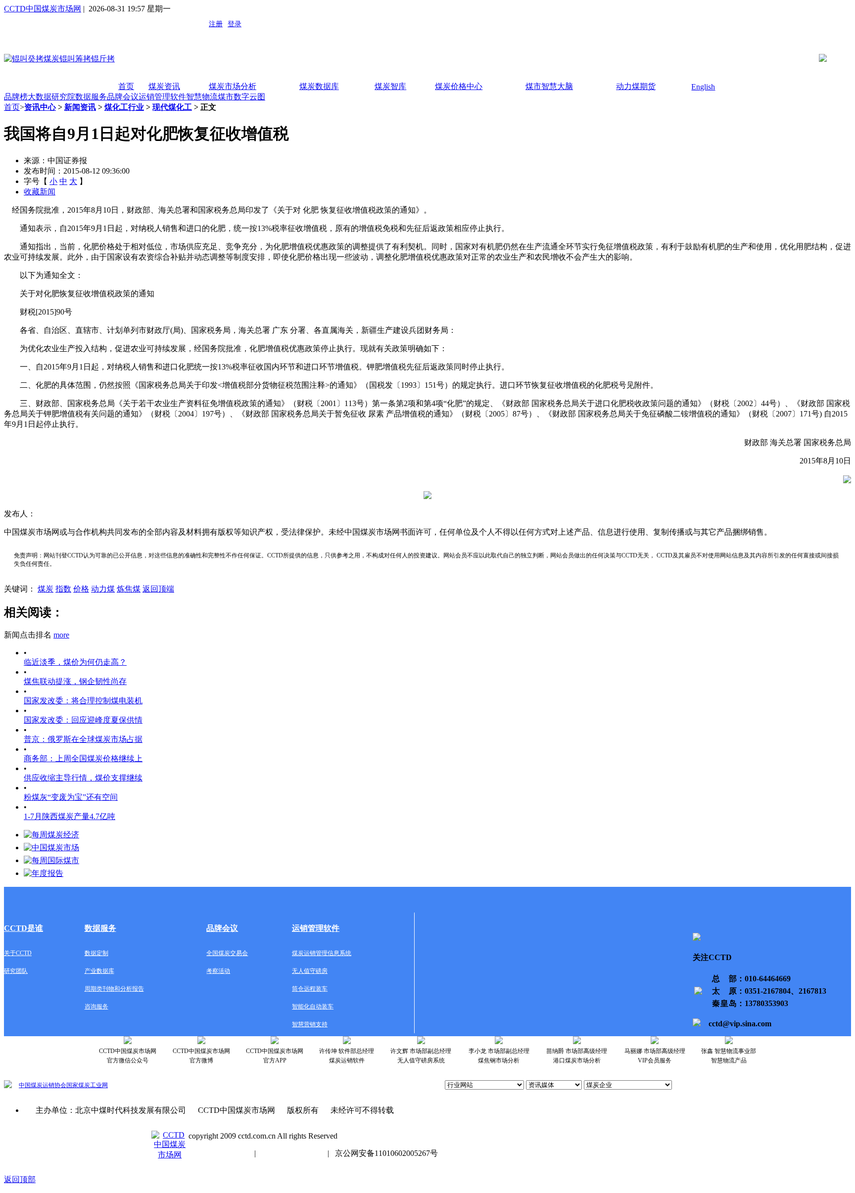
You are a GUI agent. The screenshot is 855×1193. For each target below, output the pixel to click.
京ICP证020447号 (292, 1153)
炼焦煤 (129, 589)
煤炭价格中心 (458, 86)
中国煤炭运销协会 (42, 1085)
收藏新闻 (39, 191)
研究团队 (16, 970)
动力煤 (103, 589)
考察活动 (218, 970)
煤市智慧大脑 (549, 86)
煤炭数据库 (319, 86)
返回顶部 (20, 1179)
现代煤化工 (172, 107)
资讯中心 (40, 107)
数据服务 (91, 96)
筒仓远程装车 (310, 988)
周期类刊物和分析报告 (114, 988)
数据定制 (96, 953)
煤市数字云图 (241, 96)
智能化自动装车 (312, 1006)
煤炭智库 (390, 86)
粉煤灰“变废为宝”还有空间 (71, 797)
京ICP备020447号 (218, 1153)
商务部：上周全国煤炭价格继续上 (83, 758)
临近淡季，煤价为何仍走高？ (75, 662)
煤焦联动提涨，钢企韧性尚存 (75, 681)
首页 (126, 86)
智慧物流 (202, 96)
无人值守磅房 (310, 970)
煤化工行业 (124, 107)
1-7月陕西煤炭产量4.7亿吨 (69, 816)
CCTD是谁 (23, 928)
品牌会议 (123, 96)
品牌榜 (16, 96)
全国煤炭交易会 (227, 953)
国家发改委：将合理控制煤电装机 (83, 700)
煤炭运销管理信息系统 (321, 953)
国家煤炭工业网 (87, 1085)
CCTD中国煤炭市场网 (42, 8)
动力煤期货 (636, 86)
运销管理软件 (162, 96)
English (703, 87)
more (61, 635)
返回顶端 (158, 589)
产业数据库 (99, 970)
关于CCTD (18, 953)
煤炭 (45, 589)
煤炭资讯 (164, 86)
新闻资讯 (80, 107)
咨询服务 (96, 1006)
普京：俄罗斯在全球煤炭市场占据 (83, 739)
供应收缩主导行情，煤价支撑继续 (83, 778)
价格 (81, 589)
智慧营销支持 (310, 1024)
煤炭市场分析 (232, 86)
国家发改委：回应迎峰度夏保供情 (83, 720)
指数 (63, 589)
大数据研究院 (51, 96)
